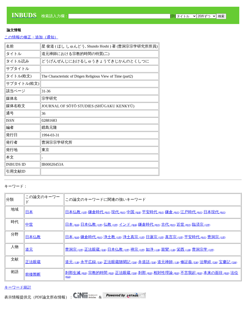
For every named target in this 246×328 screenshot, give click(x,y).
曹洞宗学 (203, 249)
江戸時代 (191, 212)
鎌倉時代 (99, 212)
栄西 (184, 249)
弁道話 (147, 262)
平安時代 (153, 212)
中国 (134, 212)
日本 (29, 212)
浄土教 (113, 237)
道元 (29, 249)
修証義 (189, 262)
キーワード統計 (17, 287)
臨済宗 (201, 224)
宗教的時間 (101, 273)
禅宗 (137, 249)
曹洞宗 (216, 237)
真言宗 (174, 237)
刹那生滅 (76, 273)
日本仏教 (76, 212)
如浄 (153, 249)
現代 (118, 212)
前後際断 (33, 274)
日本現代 (214, 212)
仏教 (111, 224)
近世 (184, 224)
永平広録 (91, 262)
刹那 (145, 273)
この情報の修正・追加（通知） (31, 37)
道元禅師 (168, 262)
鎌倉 (172, 212)
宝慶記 (228, 262)
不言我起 (191, 273)
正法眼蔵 (95, 249)
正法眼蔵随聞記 (120, 262)
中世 (29, 224)
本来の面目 (216, 273)
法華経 (209, 262)
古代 (168, 224)
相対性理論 (166, 273)
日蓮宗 (155, 237)
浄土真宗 (134, 237)
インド (128, 224)
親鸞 (168, 249)
